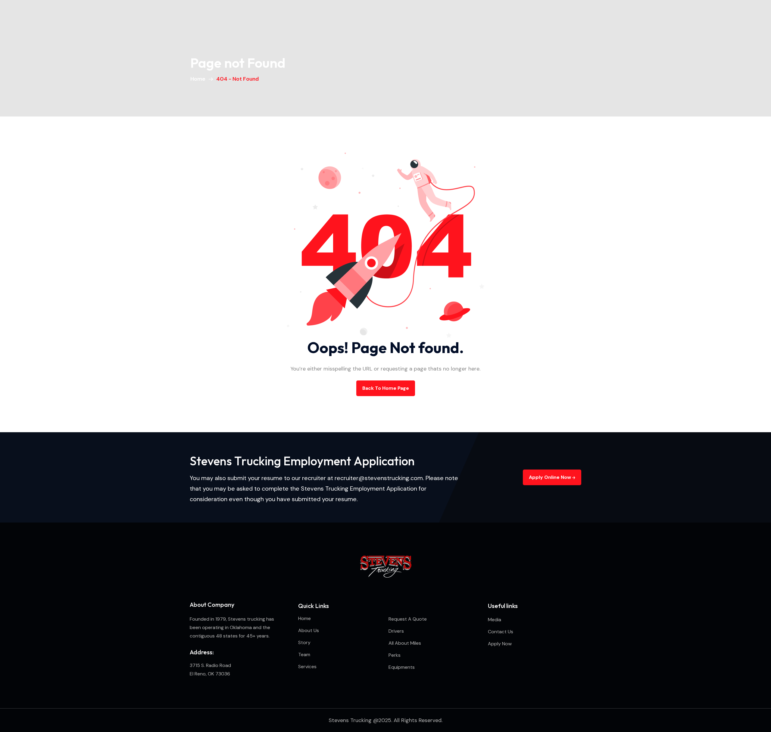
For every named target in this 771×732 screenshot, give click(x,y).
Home (199, 78)
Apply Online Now (550, 477)
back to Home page (385, 388)
